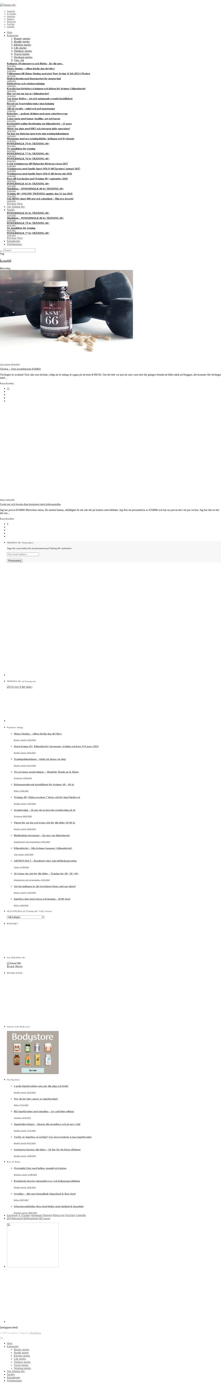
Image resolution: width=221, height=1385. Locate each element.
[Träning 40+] (8, 4)
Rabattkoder (13, 241)
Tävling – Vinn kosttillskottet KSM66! (20, 368)
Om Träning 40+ (16, 206)
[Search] (1, 251)
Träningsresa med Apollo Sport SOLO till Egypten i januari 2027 (43, 168)
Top (1, 1337)
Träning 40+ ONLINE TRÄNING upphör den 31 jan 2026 (40, 193)
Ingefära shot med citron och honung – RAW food (42, 899)
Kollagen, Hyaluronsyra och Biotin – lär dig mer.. (35, 63)
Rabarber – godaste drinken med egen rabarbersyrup (37, 113)
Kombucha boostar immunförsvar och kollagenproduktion (47, 1181)
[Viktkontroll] (15, 1218)
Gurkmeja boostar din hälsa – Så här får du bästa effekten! (47, 1149)
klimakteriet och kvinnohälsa (27, 842)
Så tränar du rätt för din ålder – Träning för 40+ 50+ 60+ (46, 873)
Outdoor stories (23, 51)
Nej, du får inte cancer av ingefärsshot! (36, 1098)
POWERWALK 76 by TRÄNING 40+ (28, 158)
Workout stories (23, 57)
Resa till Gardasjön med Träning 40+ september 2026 (37, 178)
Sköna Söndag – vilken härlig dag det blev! (31, 68)
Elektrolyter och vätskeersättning (26, 83)
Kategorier (12, 35)
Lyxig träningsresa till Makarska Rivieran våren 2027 (37, 163)
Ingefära (17, 1118)
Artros (17, 867)
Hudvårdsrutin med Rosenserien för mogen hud (34, 78)
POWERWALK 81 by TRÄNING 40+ (28, 183)
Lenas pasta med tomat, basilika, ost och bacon (33, 118)
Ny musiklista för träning (21, 148)
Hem (9, 32)
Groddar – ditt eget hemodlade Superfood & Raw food (44, 1193)
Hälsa (2, 500)
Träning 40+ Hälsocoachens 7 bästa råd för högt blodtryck (47, 797)
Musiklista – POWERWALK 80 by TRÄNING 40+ (35, 188)
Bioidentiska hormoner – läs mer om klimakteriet (42, 835)
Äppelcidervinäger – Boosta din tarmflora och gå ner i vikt (47, 1124)
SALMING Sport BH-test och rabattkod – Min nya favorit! (40, 198)
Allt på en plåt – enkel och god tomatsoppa (31, 108)
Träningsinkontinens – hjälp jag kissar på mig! (40, 759)
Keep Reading (7, 383)
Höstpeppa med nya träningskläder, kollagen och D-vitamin (40, 138)
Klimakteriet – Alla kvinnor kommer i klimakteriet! (43, 848)
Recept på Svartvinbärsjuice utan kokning (30, 103)
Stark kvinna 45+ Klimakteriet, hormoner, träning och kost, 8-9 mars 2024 (56, 746)
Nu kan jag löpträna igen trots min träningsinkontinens (38, 133)
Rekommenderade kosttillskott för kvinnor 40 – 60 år (44, 784)
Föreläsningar (14, 244)
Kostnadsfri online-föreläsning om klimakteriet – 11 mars (39, 123)
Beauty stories (22, 38)
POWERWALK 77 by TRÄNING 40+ (28, 153)
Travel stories (22, 54)
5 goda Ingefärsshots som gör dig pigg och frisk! (41, 1086)
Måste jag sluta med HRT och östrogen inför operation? (38, 128)
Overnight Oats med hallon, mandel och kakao (40, 1168)
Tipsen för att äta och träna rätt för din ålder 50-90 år (44, 822)
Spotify (11, 209)
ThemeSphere (35, 1333)
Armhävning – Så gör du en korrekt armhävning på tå (44, 810)
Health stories (22, 41)
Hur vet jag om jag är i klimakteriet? (28, 93)
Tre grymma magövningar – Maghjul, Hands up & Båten (46, 772)
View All (19, 60)
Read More (15, 966)
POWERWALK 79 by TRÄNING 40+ (28, 143)
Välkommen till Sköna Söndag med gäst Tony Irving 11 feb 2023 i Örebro (48, 73)
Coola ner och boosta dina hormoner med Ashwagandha (30, 504)
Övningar (18, 778)
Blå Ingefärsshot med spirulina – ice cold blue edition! (44, 1111)
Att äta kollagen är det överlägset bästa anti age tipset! (45, 886)
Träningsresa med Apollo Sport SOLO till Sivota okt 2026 (39, 173)
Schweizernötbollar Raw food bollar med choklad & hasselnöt (49, 1206)
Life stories (20, 47)
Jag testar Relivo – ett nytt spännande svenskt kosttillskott (40, 98)
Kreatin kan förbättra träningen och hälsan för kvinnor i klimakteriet (46, 88)
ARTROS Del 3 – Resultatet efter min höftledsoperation (45, 860)
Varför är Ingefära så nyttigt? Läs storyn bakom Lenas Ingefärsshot (53, 1137)
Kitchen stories (22, 44)
